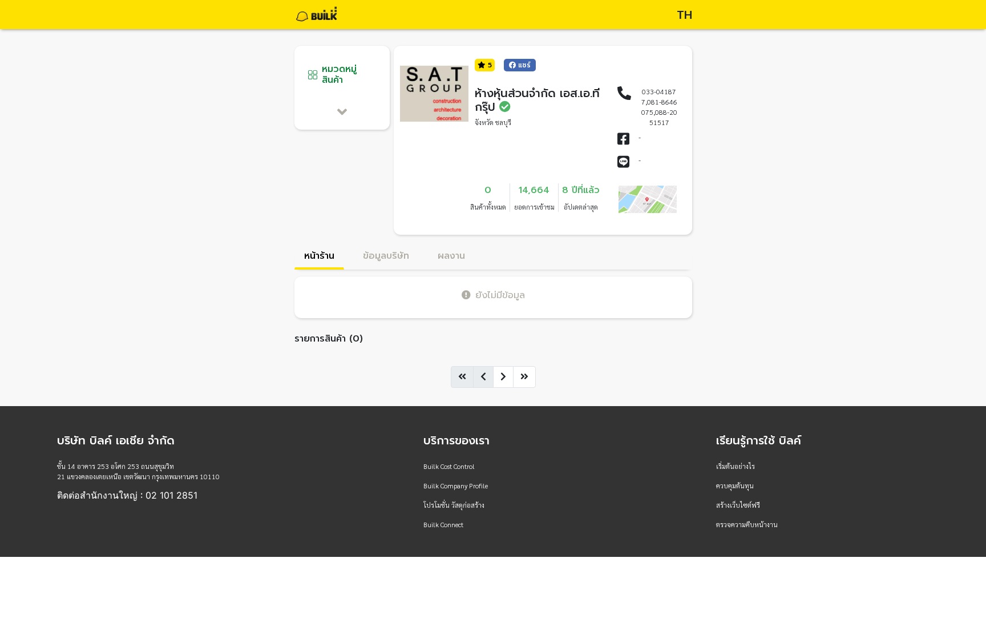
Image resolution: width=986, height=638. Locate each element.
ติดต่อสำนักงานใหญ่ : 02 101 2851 (127, 495)
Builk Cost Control (449, 466)
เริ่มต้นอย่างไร (735, 466)
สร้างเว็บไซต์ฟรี (738, 504)
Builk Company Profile (455, 485)
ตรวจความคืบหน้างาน (747, 524)
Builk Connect (443, 524)
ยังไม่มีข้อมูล (500, 295)
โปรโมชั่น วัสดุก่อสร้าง (453, 504)
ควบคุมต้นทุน (735, 485)
